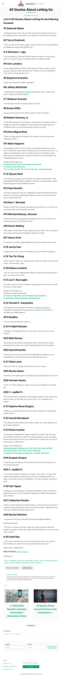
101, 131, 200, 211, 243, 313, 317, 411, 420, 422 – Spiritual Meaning (27, 169)
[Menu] (3, 4)
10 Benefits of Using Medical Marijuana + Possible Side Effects (26, 453)
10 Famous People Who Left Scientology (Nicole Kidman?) (24, 296)
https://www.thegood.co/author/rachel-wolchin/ (23, 562)
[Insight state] (31, 3)
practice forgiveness (42, 307)
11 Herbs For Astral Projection (14, 167)
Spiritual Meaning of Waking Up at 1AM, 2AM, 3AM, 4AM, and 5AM (27, 448)
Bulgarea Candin (32, 12)
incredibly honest (29, 92)
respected (23, 219)
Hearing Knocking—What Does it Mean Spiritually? (22, 451)
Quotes (5, 585)
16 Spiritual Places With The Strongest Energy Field (22, 164)
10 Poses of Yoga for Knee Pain (14, 293)
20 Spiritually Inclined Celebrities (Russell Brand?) (21, 298)
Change (7, 113)
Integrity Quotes (22, 552)
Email (30, 644)
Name (7, 644)
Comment (6, 631)
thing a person (16, 179)
